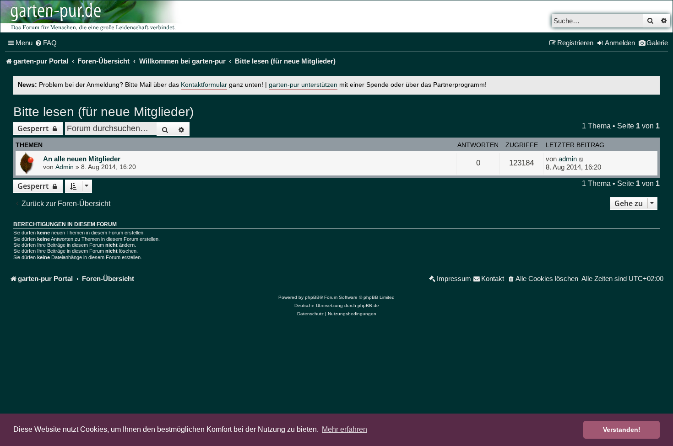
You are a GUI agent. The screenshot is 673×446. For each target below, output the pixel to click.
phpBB (312, 297)
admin (568, 159)
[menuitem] (46, 43)
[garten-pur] (92, 16)
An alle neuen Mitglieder (81, 159)
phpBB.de (368, 305)
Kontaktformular (204, 84)
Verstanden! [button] (621, 429)
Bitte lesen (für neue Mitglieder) (103, 112)
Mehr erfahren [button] (344, 429)
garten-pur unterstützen (303, 84)
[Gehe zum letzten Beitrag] (582, 159)
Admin (64, 166)
